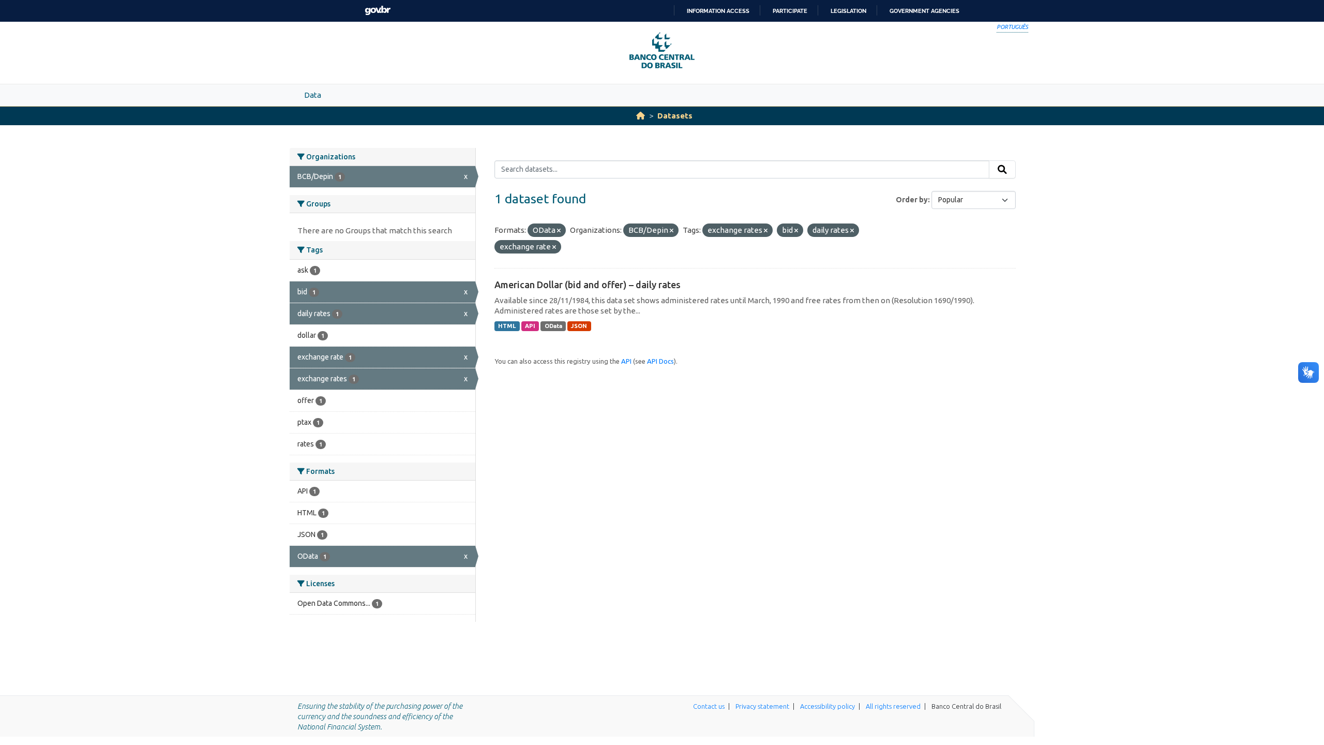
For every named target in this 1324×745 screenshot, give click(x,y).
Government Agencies (924, 10)
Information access (718, 10)
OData (553, 326)
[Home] (640, 115)
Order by (912, 200)
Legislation (848, 10)
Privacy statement (762, 706)
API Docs (660, 361)
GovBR (377, 11)
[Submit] (1002, 169)
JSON (579, 326)
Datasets (675, 115)
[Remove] (559, 231)
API (530, 326)
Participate (790, 10)
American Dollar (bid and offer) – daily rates (587, 284)
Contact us (709, 706)
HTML (507, 326)
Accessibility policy (827, 706)
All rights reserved (893, 706)
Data (312, 95)
